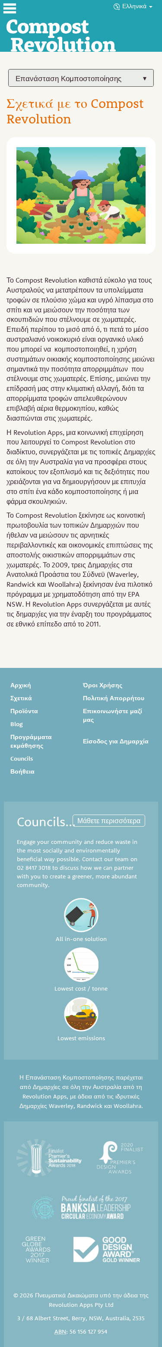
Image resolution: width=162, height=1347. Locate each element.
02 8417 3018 (34, 868)
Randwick (89, 1106)
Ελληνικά (135, 6)
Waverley (61, 1106)
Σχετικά (21, 698)
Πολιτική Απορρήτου (113, 698)
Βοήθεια (22, 771)
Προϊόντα (24, 711)
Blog (16, 724)
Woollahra (127, 1106)
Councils (21, 758)
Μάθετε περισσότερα (108, 820)
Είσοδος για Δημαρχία (116, 741)
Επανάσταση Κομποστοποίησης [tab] (68, 78)
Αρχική (20, 685)
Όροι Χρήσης (102, 685)
